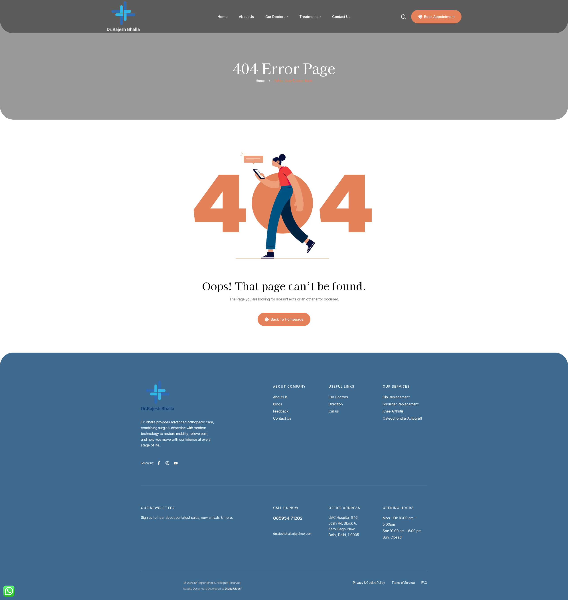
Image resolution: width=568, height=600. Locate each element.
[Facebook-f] (159, 463)
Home (260, 81)
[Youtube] (176, 463)
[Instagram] (167, 463)
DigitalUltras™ (233, 588)
